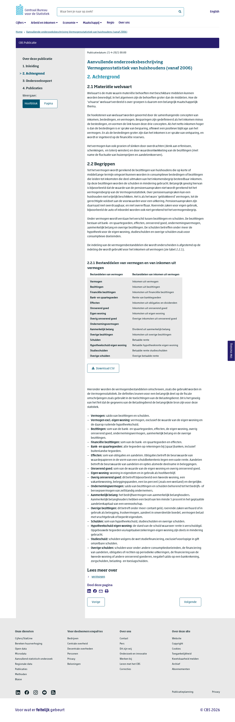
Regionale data (23, 664)
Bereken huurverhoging (28, 644)
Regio (110, 22)
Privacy (71, 659)
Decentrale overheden (80, 649)
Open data (21, 649)
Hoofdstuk (31, 103)
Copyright (177, 644)
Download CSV (105, 368)
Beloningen (74, 664)
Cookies (176, 649)
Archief (176, 664)
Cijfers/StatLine (23, 638)
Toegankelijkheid (181, 654)
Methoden (21, 674)
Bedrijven (72, 638)
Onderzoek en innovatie (133, 654)
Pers (122, 644)
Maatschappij (91, 22)
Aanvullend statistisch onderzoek (34, 659)
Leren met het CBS (130, 664)
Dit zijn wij (126, 649)
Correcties (125, 669)
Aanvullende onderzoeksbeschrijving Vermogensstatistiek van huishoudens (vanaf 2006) (76, 32)
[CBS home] (33, 9)
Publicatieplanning (182, 692)
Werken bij (126, 659)
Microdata (20, 654)
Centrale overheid (77, 644)
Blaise (18, 679)
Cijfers (20, 22)
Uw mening (231, 350)
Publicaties (21, 669)
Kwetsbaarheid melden (185, 659)
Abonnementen (181, 669)
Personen (72, 654)
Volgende (192, 602)
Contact (124, 638)
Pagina (48, 103)
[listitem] (89, 591)
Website (176, 638)
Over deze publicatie (37, 59)
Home (19, 32)
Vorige (98, 602)
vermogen (98, 576)
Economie (69, 22)
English (214, 11)
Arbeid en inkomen (43, 22)
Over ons (124, 22)
